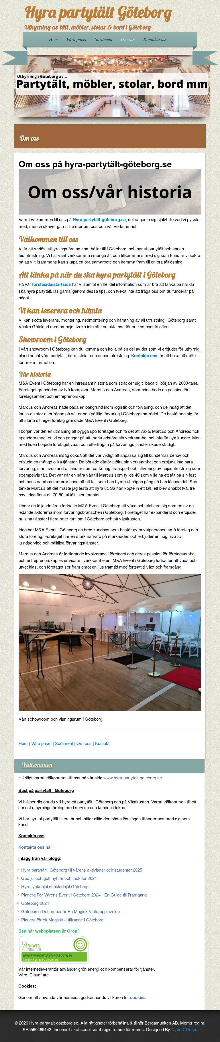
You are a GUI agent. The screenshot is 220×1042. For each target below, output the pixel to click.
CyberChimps (184, 1029)
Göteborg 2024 (35, 903)
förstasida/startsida (51, 284)
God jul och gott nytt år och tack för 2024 (59, 878)
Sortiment (103, 39)
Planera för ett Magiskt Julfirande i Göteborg (62, 920)
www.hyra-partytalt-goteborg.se (132, 777)
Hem (53, 39)
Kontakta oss (155, 39)
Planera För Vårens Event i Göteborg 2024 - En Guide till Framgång (84, 895)
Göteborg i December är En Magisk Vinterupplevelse (70, 911)
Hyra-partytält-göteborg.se (99, 219)
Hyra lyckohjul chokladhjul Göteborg (55, 886)
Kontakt (102, 743)
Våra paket (76, 39)
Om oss (128, 39)
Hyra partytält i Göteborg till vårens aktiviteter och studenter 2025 (81, 870)
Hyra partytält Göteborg (98, 12)
